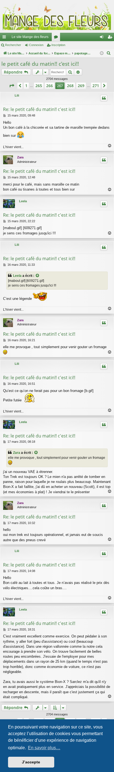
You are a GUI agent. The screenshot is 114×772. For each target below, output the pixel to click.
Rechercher (13, 45)
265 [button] (38, 85)
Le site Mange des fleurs (30, 37)
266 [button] (49, 85)
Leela (23, 201)
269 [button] (81, 85)
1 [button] (26, 85)
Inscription (58, 45)
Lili (17, 95)
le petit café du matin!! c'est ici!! (40, 63)
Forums (57, 38)
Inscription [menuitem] (111, 38)
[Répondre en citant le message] (103, 98)
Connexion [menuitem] (103, 38)
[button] (11, 85)
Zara (20, 157)
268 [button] (70, 85)
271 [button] (95, 85)
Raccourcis (5, 38)
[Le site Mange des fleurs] (57, 16)
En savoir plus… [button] (44, 747)
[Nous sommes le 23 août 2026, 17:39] (101, 53)
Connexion (36, 45)
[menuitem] (108, 53)
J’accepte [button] (31, 762)
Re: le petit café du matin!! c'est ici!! (39, 109)
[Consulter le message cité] (37, 276)
